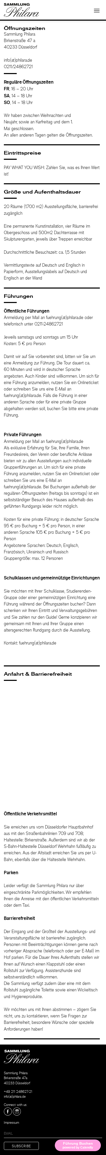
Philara (21, 10)
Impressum (11, 1123)
